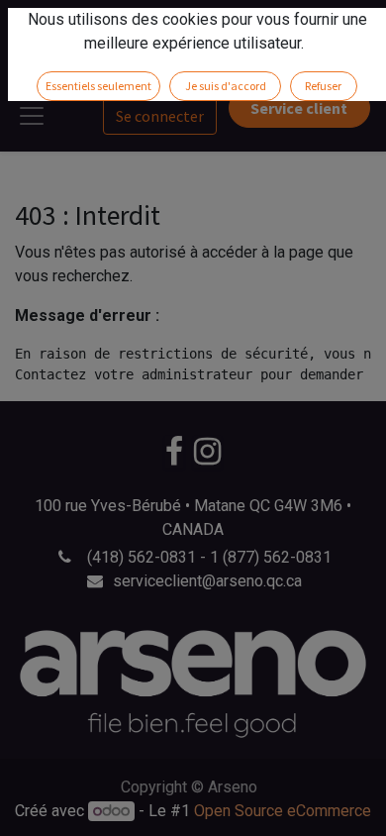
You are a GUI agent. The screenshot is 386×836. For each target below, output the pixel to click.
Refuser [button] (323, 85)
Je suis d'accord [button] (225, 85)
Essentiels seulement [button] (98, 85)
